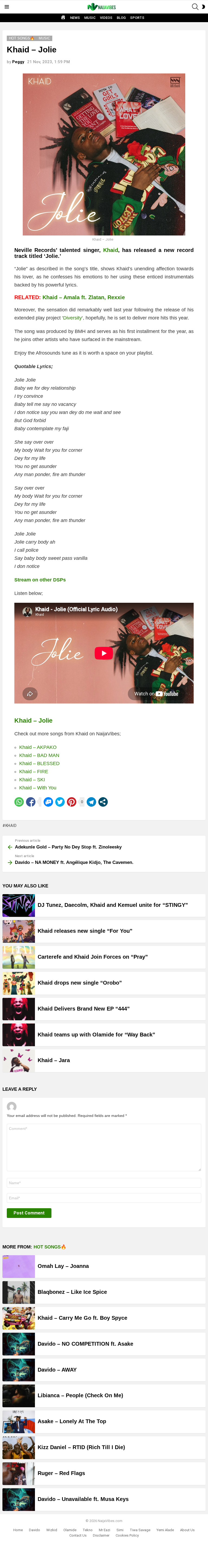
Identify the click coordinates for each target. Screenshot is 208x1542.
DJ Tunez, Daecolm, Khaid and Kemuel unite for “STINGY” (113, 905)
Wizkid (51, 1530)
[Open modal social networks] (103, 802)
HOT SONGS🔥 (50, 1247)
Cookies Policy (127, 1535)
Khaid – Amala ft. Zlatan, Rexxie (84, 297)
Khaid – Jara (54, 1060)
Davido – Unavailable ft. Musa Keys (83, 1499)
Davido (34, 1530)
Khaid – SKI (32, 779)
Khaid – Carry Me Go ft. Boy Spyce (82, 1318)
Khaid (110, 250)
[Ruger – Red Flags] (18, 1473)
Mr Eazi (104, 1530)
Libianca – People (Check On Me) (80, 1395)
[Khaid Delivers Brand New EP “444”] (18, 1009)
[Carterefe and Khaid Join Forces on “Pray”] (18, 957)
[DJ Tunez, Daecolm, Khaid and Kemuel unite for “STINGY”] (18, 905)
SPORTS (137, 18)
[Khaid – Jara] (18, 1060)
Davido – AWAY (57, 1370)
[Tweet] (60, 802)
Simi (119, 1530)
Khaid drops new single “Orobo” (80, 983)
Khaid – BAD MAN (39, 755)
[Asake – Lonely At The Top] (18, 1421)
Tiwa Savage (140, 1530)
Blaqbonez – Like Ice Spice (72, 1292)
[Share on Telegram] (91, 802)
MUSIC (90, 18)
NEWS (75, 18)
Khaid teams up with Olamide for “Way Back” (96, 1035)
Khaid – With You (37, 787)
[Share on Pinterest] (71, 802)
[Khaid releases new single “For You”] (18, 931)
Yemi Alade (165, 1530)
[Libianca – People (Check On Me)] (18, 1396)
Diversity (72, 318)
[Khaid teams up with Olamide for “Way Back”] (18, 1034)
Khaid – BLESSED (39, 763)
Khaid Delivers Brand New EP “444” (84, 1009)
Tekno (88, 1530)
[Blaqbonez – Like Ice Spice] (18, 1292)
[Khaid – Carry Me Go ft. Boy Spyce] (18, 1318)
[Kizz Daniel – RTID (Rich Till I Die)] (18, 1447)
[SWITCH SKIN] (203, 6)
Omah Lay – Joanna (63, 1266)
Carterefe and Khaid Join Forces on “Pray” (93, 957)
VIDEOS (106, 18)
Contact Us (78, 1535)
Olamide (69, 1530)
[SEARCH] (195, 6)
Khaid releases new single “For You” (85, 931)
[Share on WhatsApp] (19, 802)
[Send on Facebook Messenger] (48, 802)
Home (18, 1530)
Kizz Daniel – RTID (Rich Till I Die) (81, 1447)
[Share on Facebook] (30, 802)
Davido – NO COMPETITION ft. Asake (85, 1344)
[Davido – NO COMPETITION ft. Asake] (18, 1344)
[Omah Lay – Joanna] (18, 1266)
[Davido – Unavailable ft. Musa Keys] (18, 1499)
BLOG (121, 18)
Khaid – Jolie (33, 720)
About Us (187, 1530)
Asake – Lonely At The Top (72, 1421)
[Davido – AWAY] (18, 1370)
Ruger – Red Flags (61, 1473)
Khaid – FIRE (33, 771)
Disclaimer (101, 1535)
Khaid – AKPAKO (38, 747)
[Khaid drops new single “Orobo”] (18, 983)
